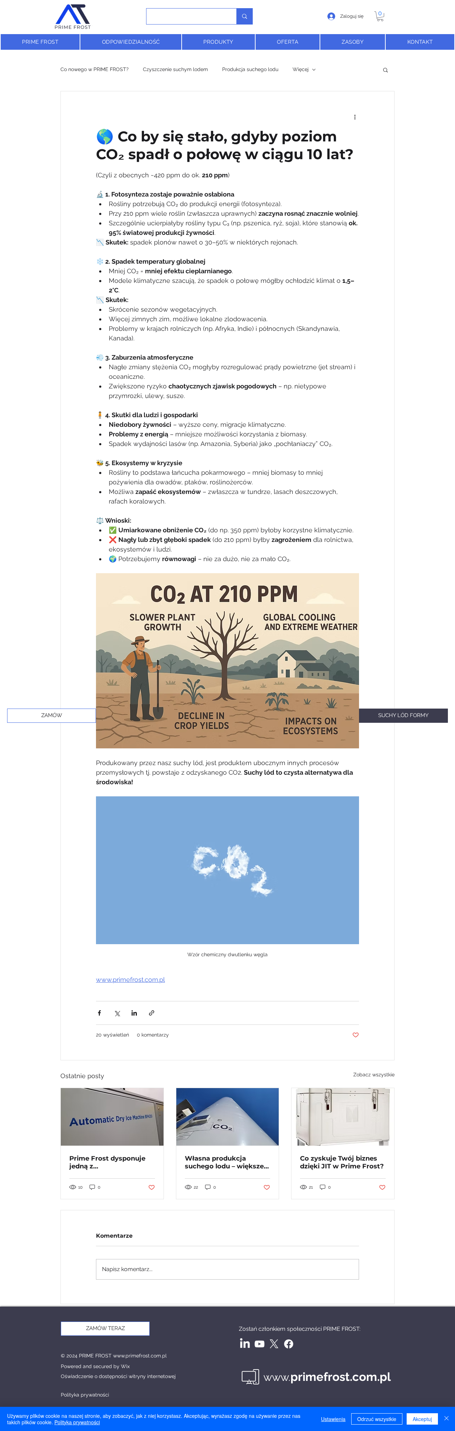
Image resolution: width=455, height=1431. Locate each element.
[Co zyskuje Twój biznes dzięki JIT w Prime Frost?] (342, 1117)
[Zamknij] (446, 1419)
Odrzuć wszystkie (376, 1418)
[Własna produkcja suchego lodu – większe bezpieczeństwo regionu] (227, 1117)
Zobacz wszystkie (374, 1074)
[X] (274, 1344)
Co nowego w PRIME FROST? (94, 69)
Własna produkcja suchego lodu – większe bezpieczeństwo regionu (226, 1162)
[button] (380, 16)
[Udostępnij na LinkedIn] (134, 1013)
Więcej (301, 69)
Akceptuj (422, 1418)
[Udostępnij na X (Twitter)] (116, 1013)
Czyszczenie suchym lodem (175, 69)
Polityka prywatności (77, 1422)
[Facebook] (289, 1344)
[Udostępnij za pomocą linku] (151, 1013)
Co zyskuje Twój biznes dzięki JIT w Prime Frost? (342, 1162)
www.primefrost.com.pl (140, 1356)
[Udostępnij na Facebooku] (99, 1013)
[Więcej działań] (354, 117)
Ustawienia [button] (333, 1418)
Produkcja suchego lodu (250, 69)
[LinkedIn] (245, 1344)
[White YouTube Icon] (259, 1344)
